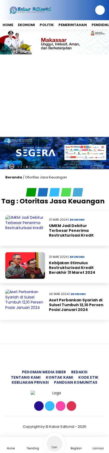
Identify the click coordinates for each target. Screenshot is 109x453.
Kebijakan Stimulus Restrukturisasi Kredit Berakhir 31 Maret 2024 (72, 267)
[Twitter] (49, 406)
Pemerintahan (72, 24)
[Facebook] (38, 406)
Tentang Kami (25, 377)
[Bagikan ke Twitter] (55, 192)
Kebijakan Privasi (30, 382)
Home (8, 24)
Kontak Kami (59, 377)
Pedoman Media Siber (44, 372)
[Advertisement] (54, 92)
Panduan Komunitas (75, 382)
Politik (47, 24)
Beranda (13, 177)
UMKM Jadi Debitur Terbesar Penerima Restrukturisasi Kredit (71, 230)
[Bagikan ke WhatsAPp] (66, 192)
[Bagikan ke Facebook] (43, 192)
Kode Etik (88, 377)
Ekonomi (26, 24)
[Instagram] (59, 406)
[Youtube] (70, 406)
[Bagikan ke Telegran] (77, 192)
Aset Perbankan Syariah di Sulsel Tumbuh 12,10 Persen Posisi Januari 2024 (76, 304)
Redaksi (79, 372)
